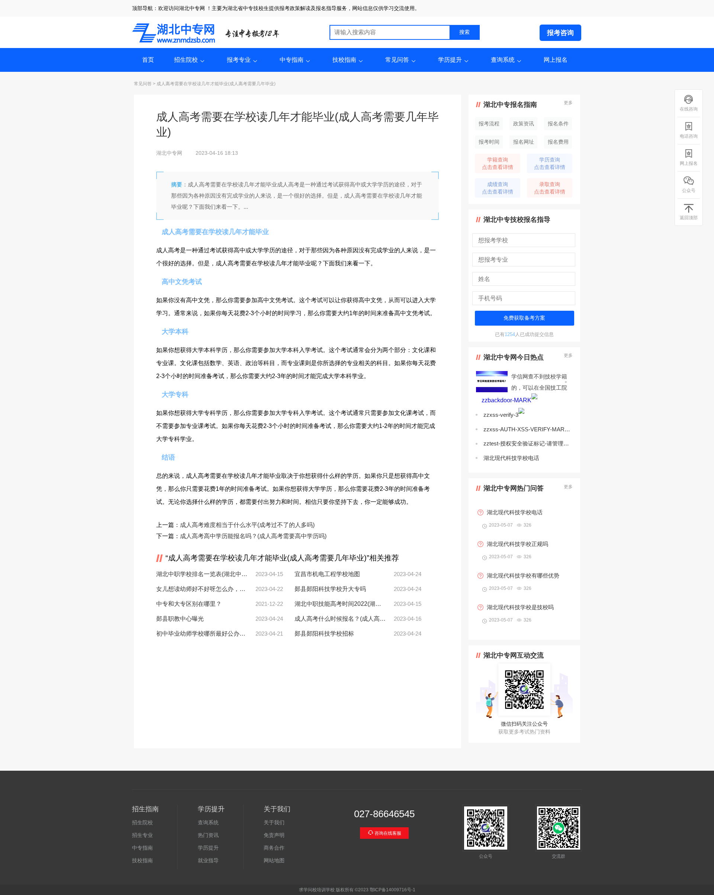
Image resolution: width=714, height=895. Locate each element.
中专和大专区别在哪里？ (189, 604)
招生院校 (186, 60)
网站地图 (274, 860)
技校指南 (344, 60)
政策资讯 (523, 124)
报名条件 (558, 124)
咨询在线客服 (387, 833)
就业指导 (208, 860)
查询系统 (503, 60)
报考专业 (239, 60)
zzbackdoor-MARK (506, 400)
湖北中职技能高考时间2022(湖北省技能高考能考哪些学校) (340, 604)
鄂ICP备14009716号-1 (392, 889)
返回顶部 (689, 217)
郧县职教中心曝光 (180, 619)
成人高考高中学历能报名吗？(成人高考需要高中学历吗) (253, 536)
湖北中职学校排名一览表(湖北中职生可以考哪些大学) (201, 574)
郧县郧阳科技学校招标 (324, 633)
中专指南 (291, 60)
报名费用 (558, 142)
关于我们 (274, 822)
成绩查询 (497, 188)
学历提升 (450, 60)
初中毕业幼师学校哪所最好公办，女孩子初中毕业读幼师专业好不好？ (201, 633)
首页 (148, 60)
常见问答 (397, 60)
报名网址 (523, 142)
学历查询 (549, 163)
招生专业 (142, 835)
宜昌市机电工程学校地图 (327, 574)
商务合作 (274, 848)
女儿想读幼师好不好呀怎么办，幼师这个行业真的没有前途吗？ (201, 589)
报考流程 (489, 124)
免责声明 (274, 835)
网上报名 (555, 60)
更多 (568, 102)
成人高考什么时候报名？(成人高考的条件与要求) (340, 619)
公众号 (688, 190)
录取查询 (549, 188)
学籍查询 (497, 163)
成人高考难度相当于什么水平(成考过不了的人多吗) (247, 525)
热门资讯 (208, 835)
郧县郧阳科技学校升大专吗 (330, 589)
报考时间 (489, 142)
